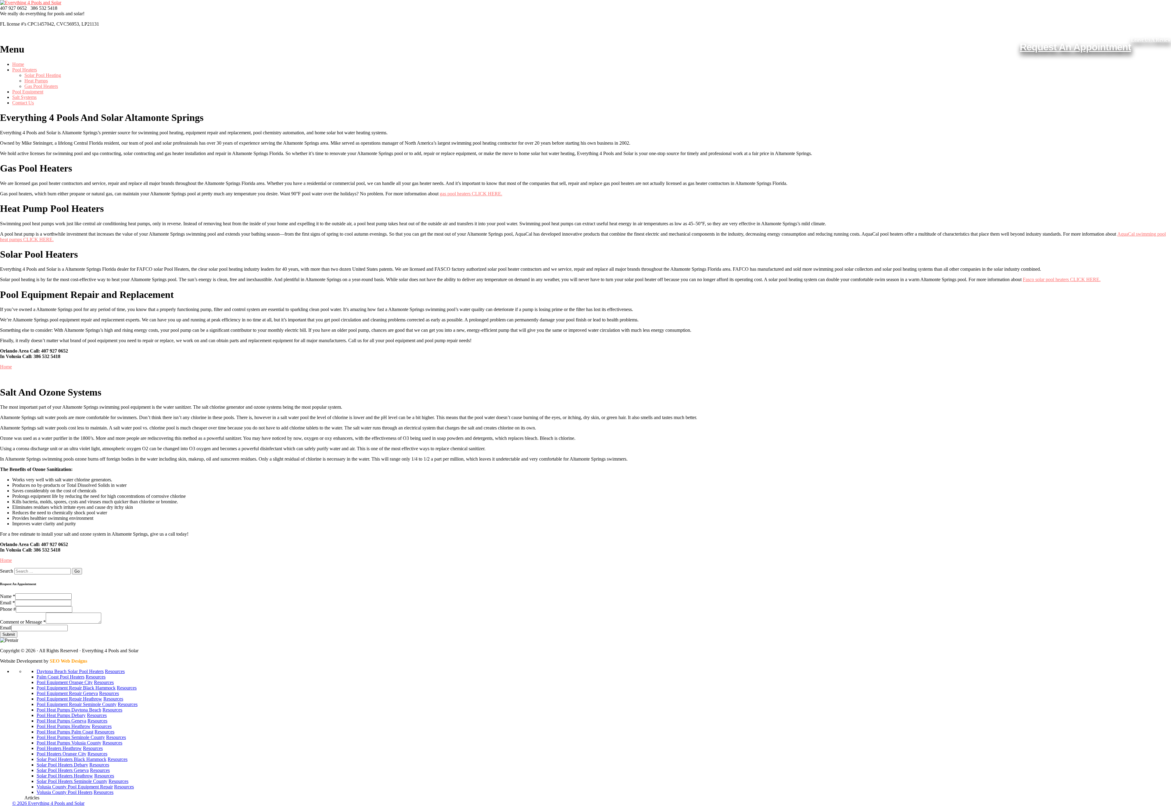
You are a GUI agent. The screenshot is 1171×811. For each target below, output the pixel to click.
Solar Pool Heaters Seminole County (72, 781)
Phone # (8, 609)
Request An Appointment (1075, 47)
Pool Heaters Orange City (61, 753)
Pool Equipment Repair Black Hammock (76, 687)
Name (7, 596)
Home (18, 64)
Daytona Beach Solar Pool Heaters (70, 671)
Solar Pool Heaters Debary (62, 764)
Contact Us (23, 102)
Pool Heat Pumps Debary (61, 715)
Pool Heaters (24, 69)
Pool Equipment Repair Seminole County (76, 704)
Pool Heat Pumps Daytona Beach (69, 709)
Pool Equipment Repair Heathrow (69, 698)
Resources (115, 671)
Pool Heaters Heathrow (59, 748)
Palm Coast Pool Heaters (60, 676)
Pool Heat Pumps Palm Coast (65, 731)
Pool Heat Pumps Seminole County (71, 737)
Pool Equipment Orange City (65, 682)
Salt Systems (24, 97)
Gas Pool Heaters (41, 86)
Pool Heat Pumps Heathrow (64, 726)
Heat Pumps (36, 80)
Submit (8, 634)
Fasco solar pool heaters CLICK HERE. (1062, 279)
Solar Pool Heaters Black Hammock (71, 759)
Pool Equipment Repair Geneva (67, 693)
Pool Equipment (27, 91)
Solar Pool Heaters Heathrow (65, 775)
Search (6, 571)
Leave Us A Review (1151, 39)
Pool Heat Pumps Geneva (61, 720)
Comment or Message (23, 622)
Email (7, 602)
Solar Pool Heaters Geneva (63, 770)
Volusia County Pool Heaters (64, 792)
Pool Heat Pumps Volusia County (69, 742)
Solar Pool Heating (42, 75)
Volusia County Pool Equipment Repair (75, 786)
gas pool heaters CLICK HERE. (471, 193)
